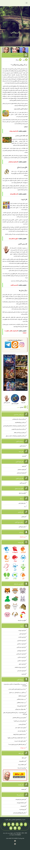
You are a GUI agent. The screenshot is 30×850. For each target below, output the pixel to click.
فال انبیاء (24, 456)
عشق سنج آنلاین (22, 527)
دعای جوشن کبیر (22, 503)
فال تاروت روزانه (22, 630)
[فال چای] (22, 385)
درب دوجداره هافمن (21, 699)
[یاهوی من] (25, 824)
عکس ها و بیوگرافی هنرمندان (19, 813)
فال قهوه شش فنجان (21, 473)
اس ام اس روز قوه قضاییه (20, 422)
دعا (25, 506)
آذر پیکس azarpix (17, 55)
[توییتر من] (4, 824)
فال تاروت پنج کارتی (21, 650)
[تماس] (8, 824)
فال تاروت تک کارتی (21, 640)
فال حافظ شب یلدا (22, 764)
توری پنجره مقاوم (22, 696)
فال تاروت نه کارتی (22, 657)
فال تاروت (19, 234)
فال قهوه (24, 466)
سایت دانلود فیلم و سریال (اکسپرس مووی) (17, 737)
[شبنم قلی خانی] (6, 50)
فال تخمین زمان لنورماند (20, 799)
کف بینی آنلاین (23, 281)
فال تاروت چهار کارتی (21, 647)
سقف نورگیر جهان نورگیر (20, 709)
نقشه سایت (8, 838)
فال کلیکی (23, 516)
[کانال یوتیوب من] (15, 828)
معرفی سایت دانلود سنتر (20, 727)
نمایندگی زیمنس (22, 724)
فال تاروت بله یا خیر (21, 670)
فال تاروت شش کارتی (21, 654)
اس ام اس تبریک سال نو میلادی (19, 419)
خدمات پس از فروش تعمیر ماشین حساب (17, 689)
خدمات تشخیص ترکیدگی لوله (19, 734)
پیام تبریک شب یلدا (22, 768)
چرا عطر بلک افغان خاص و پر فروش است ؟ (17, 744)
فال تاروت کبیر (22, 634)
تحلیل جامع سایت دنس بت (20, 741)
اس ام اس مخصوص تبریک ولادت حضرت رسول (16, 436)
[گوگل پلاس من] (19, 828)
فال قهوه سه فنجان (22, 469)
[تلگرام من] (21, 824)
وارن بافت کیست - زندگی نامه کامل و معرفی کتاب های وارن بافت (15, 713)
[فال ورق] (9, 385)
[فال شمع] (9, 373)
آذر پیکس (15, 32)
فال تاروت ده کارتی (22, 660)
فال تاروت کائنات (22, 637)
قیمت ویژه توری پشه (21, 706)
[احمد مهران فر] (24, 50)
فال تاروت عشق (22, 664)
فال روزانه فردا (22, 809)
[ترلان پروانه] (15, 50)
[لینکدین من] (10, 828)
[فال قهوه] (22, 373)
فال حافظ (11, 155)
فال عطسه (23, 789)
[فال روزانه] (9, 361)
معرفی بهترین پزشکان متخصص (19, 717)
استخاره (26, 127)
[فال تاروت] (22, 361)
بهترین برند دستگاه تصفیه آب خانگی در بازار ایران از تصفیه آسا (15, 685)
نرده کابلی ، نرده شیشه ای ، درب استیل (17, 692)
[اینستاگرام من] (13, 824)
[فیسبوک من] (17, 824)
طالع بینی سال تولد (22, 620)
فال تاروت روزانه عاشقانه (20, 667)
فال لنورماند (23, 806)
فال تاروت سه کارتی (21, 644)
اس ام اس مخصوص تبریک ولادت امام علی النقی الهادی (14, 426)
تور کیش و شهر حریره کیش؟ (20, 721)
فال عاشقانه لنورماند (21, 803)
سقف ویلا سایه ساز (22, 731)
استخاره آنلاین (23, 446)
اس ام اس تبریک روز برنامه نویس (19, 429)
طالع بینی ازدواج (5, 187)
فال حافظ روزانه (22, 761)
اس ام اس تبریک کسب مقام (20, 432)
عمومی (18, 407)
